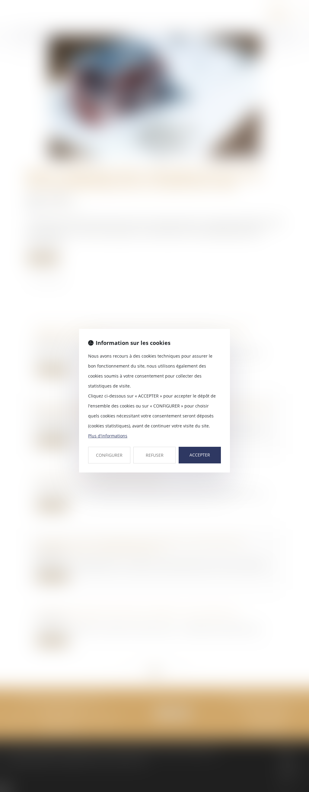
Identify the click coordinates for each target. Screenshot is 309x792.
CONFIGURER (109, 455)
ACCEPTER (200, 455)
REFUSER (155, 455)
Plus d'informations (107, 436)
